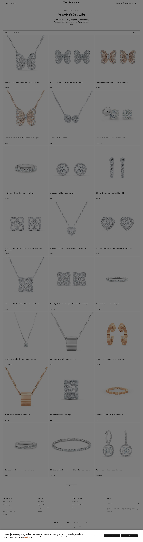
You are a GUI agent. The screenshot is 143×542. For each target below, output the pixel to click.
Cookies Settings (94, 535)
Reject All (112, 535)
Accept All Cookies (129, 535)
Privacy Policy (27, 537)
